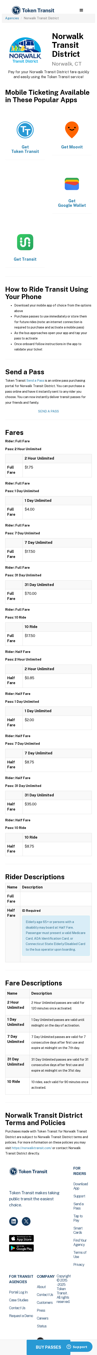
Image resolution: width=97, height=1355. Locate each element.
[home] (32, 10)
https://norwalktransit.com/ (32, 1148)
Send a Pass (35, 380)
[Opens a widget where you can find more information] (76, 1347)
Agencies (12, 18)
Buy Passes (48, 1347)
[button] (81, 10)
